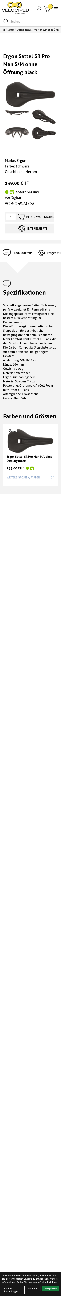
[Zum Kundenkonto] (39, 8)
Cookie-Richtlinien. (49, 1282)
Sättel (11, 30)
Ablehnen (33, 1288)
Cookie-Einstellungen (11, 1290)
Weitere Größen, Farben (23, 477)
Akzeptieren (50, 1288)
